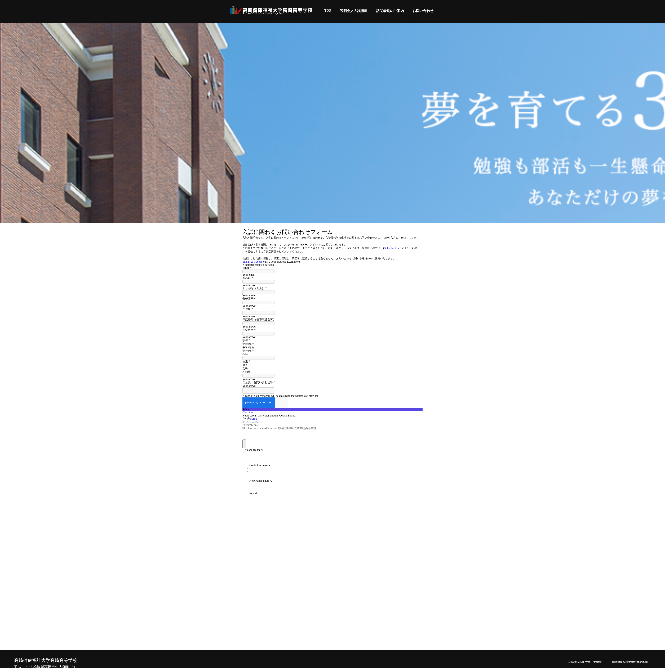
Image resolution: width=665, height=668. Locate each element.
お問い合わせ (423, 11)
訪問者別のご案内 (390, 11)
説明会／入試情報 (354, 11)
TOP (327, 10)
